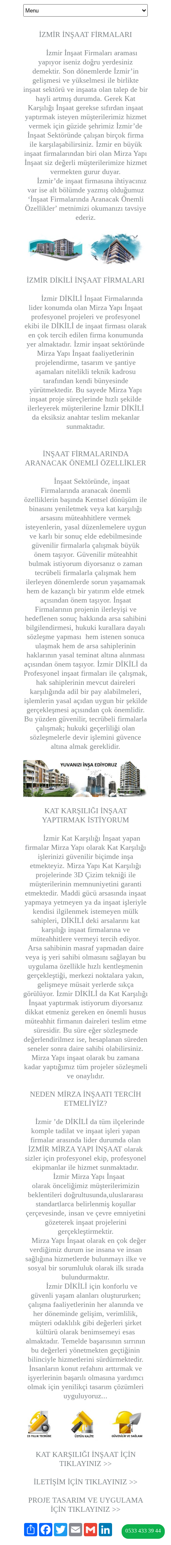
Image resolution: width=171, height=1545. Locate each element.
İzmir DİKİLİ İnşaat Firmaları (85, 298)
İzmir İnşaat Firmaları (75, 53)
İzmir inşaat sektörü (104, 344)
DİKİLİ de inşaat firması (88, 326)
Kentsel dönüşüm (111, 499)
